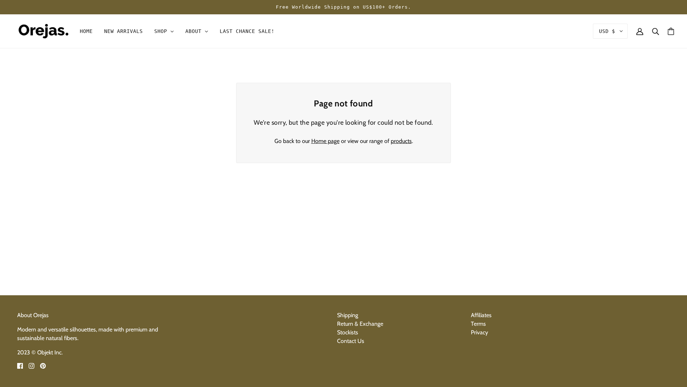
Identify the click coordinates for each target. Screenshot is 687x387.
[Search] (655, 31)
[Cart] (671, 31)
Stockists (347, 332)
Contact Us (350, 341)
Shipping (347, 315)
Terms (478, 323)
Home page (325, 141)
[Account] (639, 31)
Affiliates (481, 315)
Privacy (479, 332)
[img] (20, 365)
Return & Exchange (360, 323)
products (401, 141)
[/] (43, 30)
